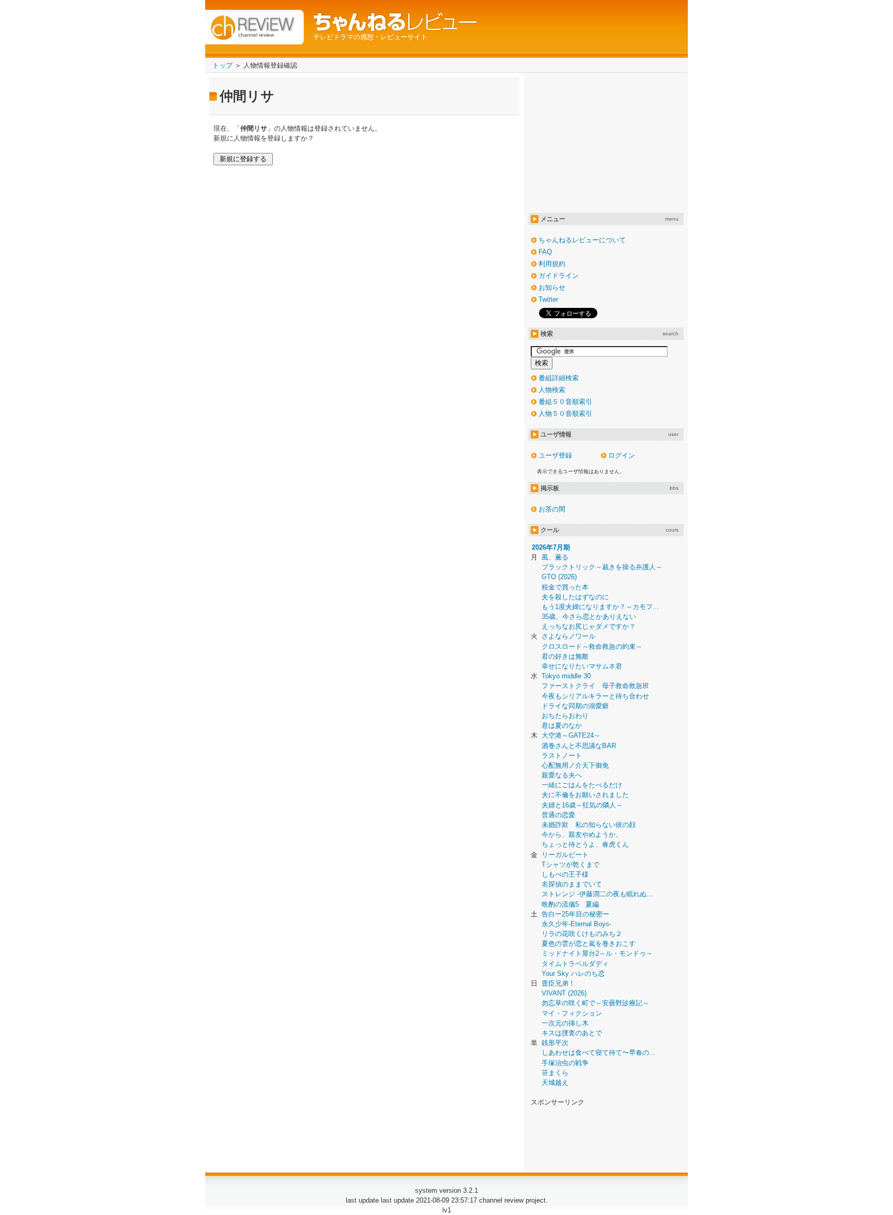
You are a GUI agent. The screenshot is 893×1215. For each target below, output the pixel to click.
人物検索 (551, 390)
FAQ (545, 252)
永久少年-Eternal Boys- (576, 924)
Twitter (548, 299)
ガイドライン (558, 275)
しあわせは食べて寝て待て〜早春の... (598, 1052)
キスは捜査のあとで (572, 1033)
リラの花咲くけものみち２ (582, 934)
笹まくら (555, 1073)
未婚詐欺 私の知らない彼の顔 (589, 825)
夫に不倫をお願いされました (585, 795)
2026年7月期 (551, 547)
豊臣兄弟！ (558, 983)
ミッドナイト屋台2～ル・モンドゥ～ (597, 953)
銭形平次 (555, 1043)
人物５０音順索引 (565, 413)
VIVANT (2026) (564, 993)
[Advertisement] (606, 141)
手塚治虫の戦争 (565, 1063)
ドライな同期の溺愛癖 (575, 706)
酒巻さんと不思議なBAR (579, 746)
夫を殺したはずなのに (575, 597)
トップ (222, 65)
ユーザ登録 (555, 455)
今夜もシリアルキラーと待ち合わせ (595, 696)
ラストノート (562, 755)
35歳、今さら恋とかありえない (589, 616)
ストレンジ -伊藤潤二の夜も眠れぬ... (597, 894)
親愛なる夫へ (562, 775)
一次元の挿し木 (565, 1023)
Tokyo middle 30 (566, 676)
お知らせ (551, 287)
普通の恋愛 (558, 815)
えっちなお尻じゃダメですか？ (589, 626)
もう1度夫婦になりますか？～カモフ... (600, 607)
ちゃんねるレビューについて (582, 240)
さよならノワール (568, 636)
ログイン (621, 455)
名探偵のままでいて (572, 884)
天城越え (555, 1082)
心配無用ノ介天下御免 (575, 765)
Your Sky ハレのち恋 (573, 973)
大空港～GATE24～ (571, 735)
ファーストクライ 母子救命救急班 (595, 686)
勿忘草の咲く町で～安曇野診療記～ (595, 1003)
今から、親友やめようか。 (582, 834)
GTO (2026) (559, 577)
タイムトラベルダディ (575, 964)
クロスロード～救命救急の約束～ (592, 646)
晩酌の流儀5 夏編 (570, 904)
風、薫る (555, 557)
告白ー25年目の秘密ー (575, 914)
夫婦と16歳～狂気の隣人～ (582, 805)
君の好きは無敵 (565, 656)
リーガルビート (565, 855)
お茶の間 (551, 509)
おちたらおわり (565, 716)
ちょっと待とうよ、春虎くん (585, 844)
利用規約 (551, 264)
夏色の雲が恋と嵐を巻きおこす (589, 943)
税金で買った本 (565, 587)
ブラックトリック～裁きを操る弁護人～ (602, 567)
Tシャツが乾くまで (570, 864)
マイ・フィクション (572, 1013)
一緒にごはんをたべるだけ (582, 785)
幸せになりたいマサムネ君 (582, 666)
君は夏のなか (562, 725)
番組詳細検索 (558, 378)
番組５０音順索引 (565, 402)
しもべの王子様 (565, 874)
